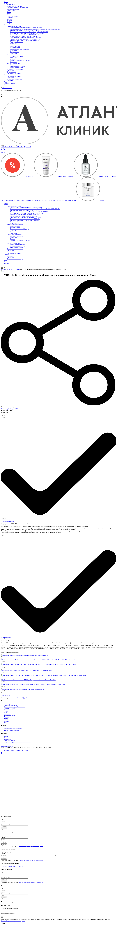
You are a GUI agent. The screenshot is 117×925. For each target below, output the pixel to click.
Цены (5, 82)
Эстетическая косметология (14, 54)
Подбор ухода (10, 70)
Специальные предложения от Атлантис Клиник (17, 742)
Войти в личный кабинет (7, 521)
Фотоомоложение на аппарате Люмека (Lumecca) (23, 36)
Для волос (9, 17)
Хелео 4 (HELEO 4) (15, 43)
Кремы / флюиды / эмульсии (14, 6)
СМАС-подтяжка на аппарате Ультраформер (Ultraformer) (25, 37)
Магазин (6, 3)
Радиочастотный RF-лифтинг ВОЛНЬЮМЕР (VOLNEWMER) (27, 33)
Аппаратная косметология (14, 26)
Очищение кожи (11, 10)
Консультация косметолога (17, 66)
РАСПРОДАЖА (11, 4)
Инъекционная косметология (15, 44)
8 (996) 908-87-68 (5, 147)
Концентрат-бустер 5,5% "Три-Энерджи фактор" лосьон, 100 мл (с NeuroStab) (34, 680)
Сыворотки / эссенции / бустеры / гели (17, 7)
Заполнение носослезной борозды (19, 49)
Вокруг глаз (10, 14)
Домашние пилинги (12, 16)
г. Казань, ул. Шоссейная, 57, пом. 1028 (20, 147)
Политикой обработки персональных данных (13, 921)
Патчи (8, 23)
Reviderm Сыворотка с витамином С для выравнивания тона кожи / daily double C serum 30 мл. (39, 684)
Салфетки (9, 22)
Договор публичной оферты (11, 730)
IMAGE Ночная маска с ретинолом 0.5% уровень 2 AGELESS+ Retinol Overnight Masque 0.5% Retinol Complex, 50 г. (44, 659)
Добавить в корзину (6, 519)
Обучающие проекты (9, 83)
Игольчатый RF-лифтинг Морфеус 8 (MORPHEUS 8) (24, 34)
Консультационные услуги (14, 63)
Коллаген (9, 20)
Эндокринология (11, 72)
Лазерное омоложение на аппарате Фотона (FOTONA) (25, 39)
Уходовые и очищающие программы (20, 60)
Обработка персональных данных (13, 728)
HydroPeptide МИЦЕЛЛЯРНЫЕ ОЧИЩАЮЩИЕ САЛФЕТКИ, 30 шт (32, 670)
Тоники (9, 12)
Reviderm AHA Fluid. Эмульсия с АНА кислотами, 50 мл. (28, 689)
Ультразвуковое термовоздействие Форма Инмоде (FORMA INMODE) (29, 32)
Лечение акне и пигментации (15, 69)
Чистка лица (13, 62)
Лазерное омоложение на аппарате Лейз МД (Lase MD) (25, 30)
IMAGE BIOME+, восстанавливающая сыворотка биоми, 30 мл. (30, 655)
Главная (6, 2)
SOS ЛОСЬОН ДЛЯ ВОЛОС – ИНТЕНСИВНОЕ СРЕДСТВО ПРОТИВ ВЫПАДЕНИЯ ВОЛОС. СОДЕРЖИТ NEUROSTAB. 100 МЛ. (50, 675)
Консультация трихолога (16, 67)
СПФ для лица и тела (13, 9)
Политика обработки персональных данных (16, 750)
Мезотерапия (13, 53)
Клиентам (6, 74)
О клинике (10, 80)
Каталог (8, 269)
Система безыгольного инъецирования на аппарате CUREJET (27, 27)
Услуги (6, 24)
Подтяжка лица (14, 52)
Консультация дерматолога (17, 64)
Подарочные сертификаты (14, 73)
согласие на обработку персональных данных (31, 829)
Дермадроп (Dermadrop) (16, 42)
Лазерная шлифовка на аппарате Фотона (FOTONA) (24, 40)
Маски (9, 13)
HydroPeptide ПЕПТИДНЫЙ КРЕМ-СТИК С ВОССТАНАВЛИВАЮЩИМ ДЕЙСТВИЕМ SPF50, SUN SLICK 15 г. (45, 664)
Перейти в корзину (17, 866)
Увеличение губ (14, 50)
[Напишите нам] (58, 753)
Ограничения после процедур (15, 79)
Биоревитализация (15, 46)
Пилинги (12, 59)
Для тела (9, 19)
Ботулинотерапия (15, 47)
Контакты (6, 84)
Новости (6, 736)
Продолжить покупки (6, 866)
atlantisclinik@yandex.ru (23, 698)
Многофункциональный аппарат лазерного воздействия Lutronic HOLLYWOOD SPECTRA (35, 29)
